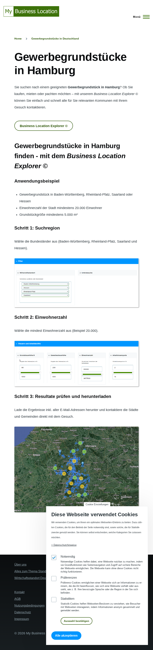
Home (18, 38)
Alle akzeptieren (66, 635)
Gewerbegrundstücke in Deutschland (55, 38)
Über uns (20, 564)
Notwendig (68, 556)
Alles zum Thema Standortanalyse (37, 571)
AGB (17, 598)
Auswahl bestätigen (76, 620)
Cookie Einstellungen (97, 504)
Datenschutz (22, 612)
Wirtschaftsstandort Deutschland (35, 578)
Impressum (21, 619)
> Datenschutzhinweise (63, 545)
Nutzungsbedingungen (29, 605)
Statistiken (67, 598)
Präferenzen (69, 577)
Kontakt (19, 592)
